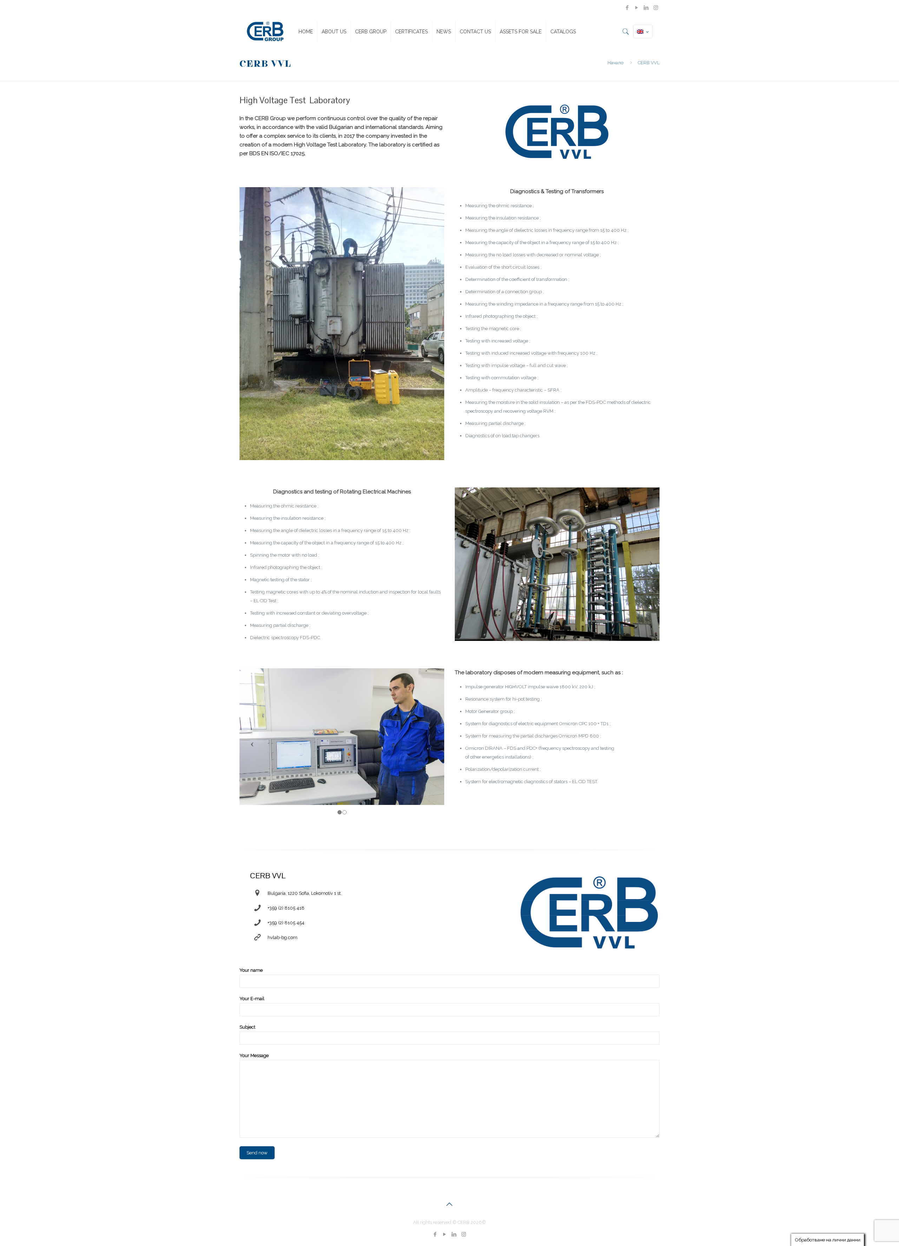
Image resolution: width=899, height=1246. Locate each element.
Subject (247, 1027)
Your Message (254, 1055)
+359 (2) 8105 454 (286, 922)
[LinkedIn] (646, 8)
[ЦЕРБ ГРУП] (265, 31)
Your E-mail (251, 998)
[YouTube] (637, 8)
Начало (615, 62)
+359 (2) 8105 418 (286, 908)
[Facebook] (627, 8)
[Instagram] (656, 8)
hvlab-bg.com (282, 937)
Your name (251, 970)
